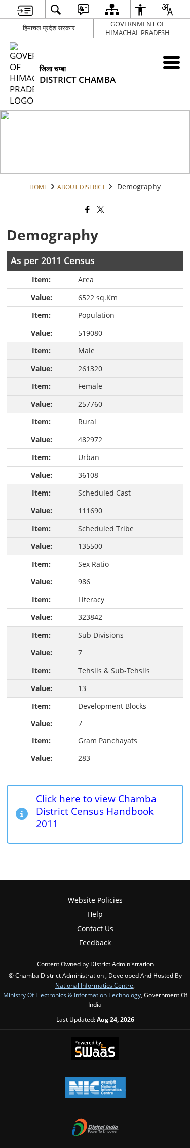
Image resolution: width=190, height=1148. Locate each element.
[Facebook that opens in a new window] (86, 210)
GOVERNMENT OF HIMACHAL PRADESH (137, 28)
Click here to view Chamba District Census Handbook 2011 (96, 811)
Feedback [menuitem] (95, 942)
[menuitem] (24, 9)
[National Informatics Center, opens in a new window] (95, 1088)
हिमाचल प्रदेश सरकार (49, 27)
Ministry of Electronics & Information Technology (72, 995)
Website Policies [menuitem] (95, 900)
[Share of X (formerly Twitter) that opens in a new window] (99, 210)
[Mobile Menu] (171, 62)
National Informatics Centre (94, 985)
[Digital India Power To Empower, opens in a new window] (95, 1128)
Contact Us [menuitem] (95, 928)
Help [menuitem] (95, 914)
